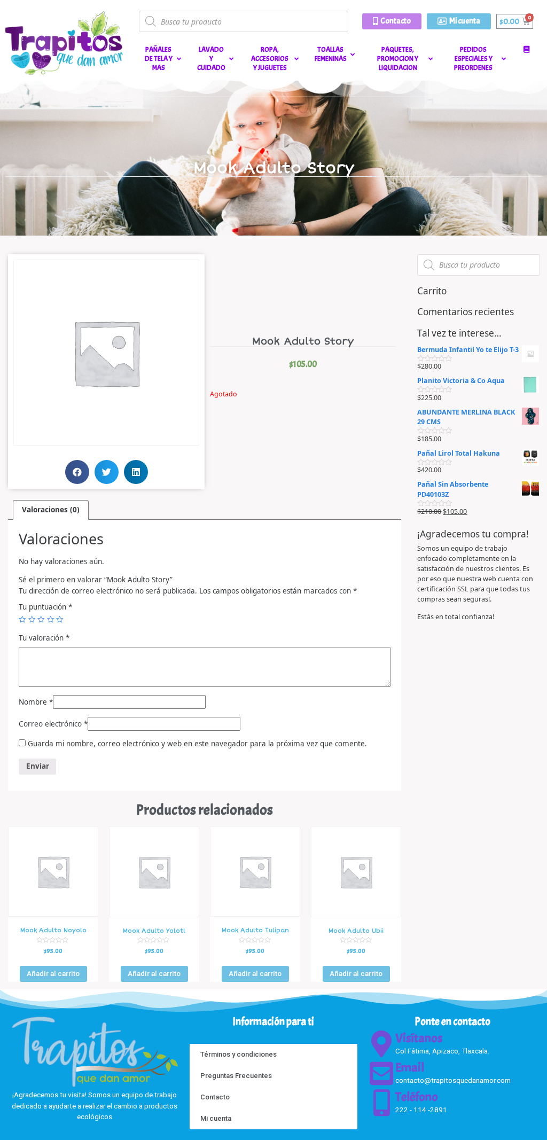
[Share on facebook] (77, 472)
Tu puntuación (45, 607)
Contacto (215, 1097)
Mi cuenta (215, 1118)
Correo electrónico (53, 724)
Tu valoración (44, 638)
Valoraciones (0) (51, 509)
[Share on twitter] (107, 472)
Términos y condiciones (238, 1054)
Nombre (36, 702)
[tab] (51, 510)
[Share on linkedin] (136, 472)
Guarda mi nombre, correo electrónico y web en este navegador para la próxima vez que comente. (197, 743)
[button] (391, 21)
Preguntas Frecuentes (236, 1076)
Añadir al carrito (53, 973)
